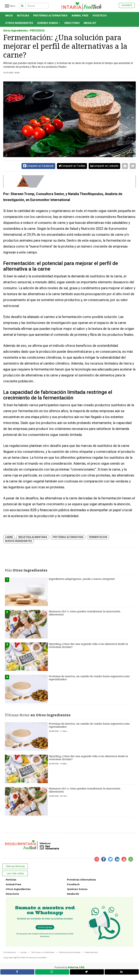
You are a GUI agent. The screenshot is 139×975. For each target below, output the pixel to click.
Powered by (69, 967)
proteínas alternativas (68, 537)
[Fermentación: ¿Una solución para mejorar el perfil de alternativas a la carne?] (69, 119)
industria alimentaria (32, 537)
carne (9, 537)
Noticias (23, 15)
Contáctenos (9, 952)
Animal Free (80, 15)
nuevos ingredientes (18, 541)
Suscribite (127, 5)
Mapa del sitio (91, 952)
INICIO (9, 15)
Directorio (72, 23)
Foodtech (99, 15)
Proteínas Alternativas (50, 15)
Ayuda (23, 952)
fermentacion (98, 537)
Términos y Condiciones (42, 952)
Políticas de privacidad (69, 952)
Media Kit (90, 23)
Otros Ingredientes (19, 23)
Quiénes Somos (48, 23)
